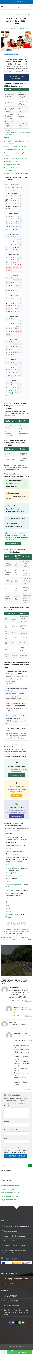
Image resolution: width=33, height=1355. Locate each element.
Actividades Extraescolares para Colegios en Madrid (15, 1252)
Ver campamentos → (13, 543)
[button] (2, 6)
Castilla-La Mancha (12, 868)
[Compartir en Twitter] (14, 923)
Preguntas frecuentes (13, 165)
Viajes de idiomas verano (10, 1196)
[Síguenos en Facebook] (9, 1322)
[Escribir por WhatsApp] (9, 1352)
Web (5, 1138)
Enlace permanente (20, 933)
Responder (28, 1001)
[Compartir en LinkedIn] (24, 923)
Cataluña (9, 876)
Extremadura (10, 890)
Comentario (8, 1106)
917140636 (14, 1296)
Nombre (7, 1121)
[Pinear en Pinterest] (21, 923)
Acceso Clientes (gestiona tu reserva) (16, 1226)
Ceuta (8, 881)
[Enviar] (30, 1165)
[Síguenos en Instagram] (13, 1322)
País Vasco (9, 915)
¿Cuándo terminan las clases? (16, 150)
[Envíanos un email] (16, 1322)
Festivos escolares (12, 161)
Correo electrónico (10, 1130)
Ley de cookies (9, 1283)
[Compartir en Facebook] (11, 923)
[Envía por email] (18, 923)
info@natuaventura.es (11, 1306)
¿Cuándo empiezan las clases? (16, 146)
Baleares (9, 851)
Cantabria (9, 865)
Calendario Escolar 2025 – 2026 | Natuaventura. (18, 15)
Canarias (9, 857)
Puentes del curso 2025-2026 (16, 158)
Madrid (8, 902)
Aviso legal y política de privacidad (16, 1279)
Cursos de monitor (7, 1189)
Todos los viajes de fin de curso (14, 1236)
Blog (5, 14)
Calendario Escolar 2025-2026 (15, 1246)
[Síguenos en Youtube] (23, 1322)
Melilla (8, 905)
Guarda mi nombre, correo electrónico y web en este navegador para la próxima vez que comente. (16, 1149)
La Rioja (8, 899)
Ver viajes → (16, 795)
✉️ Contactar (22, 1352)
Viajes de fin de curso (8, 1200)
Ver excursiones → (16, 816)
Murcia (8, 908)
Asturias (8, 848)
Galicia (8, 893)
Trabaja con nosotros (11, 1231)
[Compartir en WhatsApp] (8, 923)
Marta (25, 28)
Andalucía (9, 837)
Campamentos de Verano (10, 1186)
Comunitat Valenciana (13, 885)
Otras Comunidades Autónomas (17, 173)
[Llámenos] (19, 1322)
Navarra (8, 911)
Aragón (8, 845)
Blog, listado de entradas (12, 1241)
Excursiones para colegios (10, 1193)
